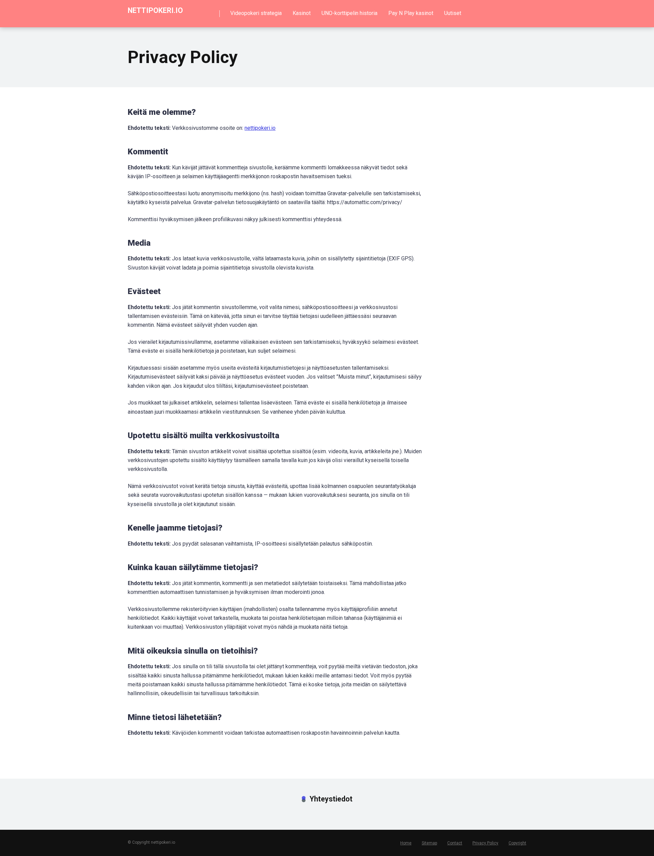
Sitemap (429, 843)
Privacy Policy (485, 843)
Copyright (517, 843)
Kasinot (302, 13)
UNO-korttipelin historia (349, 13)
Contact (454, 843)
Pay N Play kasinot (410, 13)
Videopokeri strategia (256, 13)
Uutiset (452, 13)
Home (405, 843)
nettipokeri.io (155, 10)
